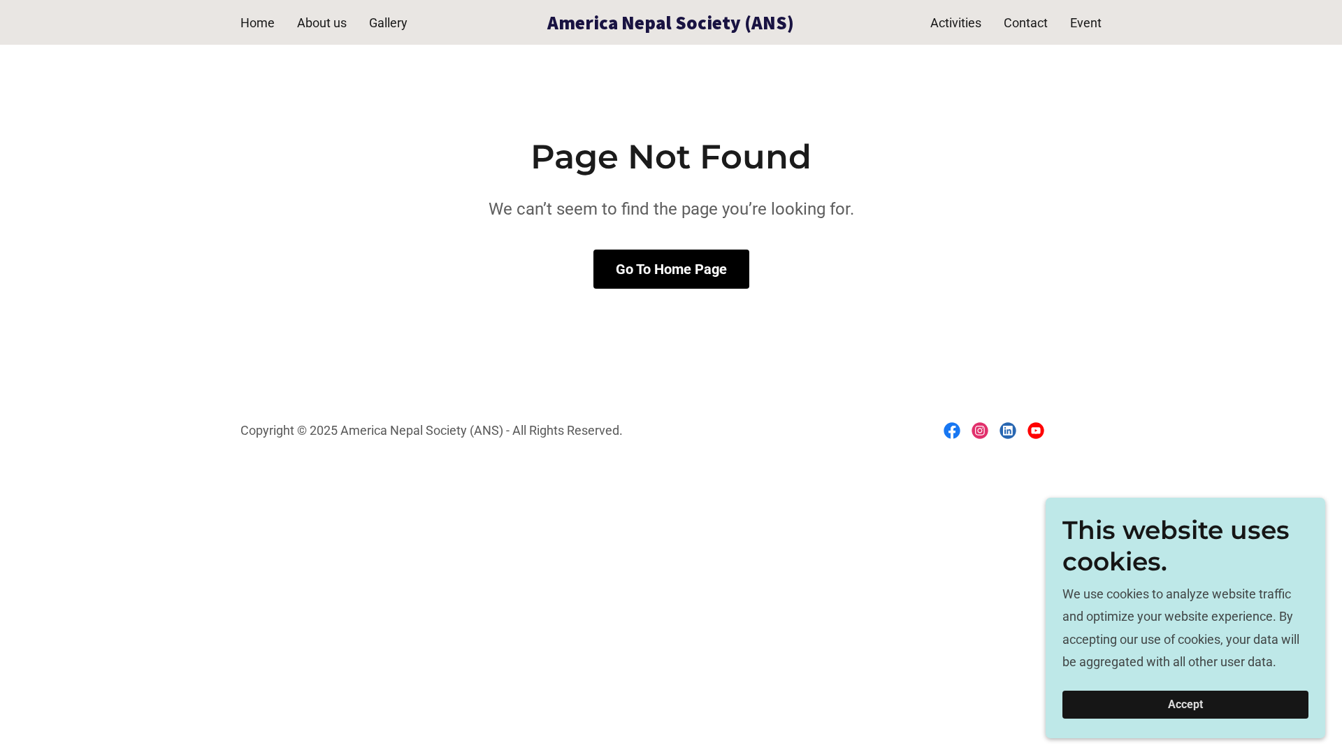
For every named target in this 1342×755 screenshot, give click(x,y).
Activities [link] (955, 22)
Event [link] (1086, 22)
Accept (1185, 705)
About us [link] (322, 22)
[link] (671, 24)
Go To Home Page (671, 269)
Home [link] (257, 22)
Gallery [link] (388, 22)
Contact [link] (1026, 22)
